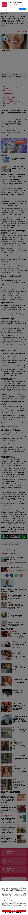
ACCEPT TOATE (14, 910)
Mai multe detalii (16, 889)
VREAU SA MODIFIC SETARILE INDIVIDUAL (14, 912)
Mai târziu (13, 9)
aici (7, 895)
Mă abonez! (23, 9)
